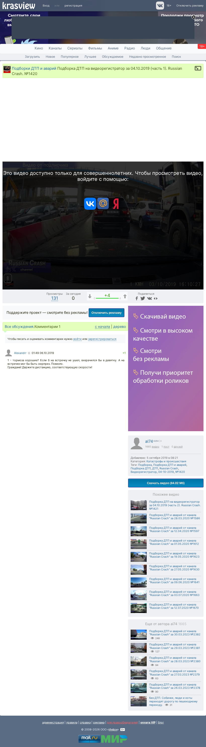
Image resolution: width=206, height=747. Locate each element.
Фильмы (95, 48)
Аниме (113, 48)
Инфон (113, 729)
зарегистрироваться (102, 339)
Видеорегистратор (144, 472)
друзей (178, 446)
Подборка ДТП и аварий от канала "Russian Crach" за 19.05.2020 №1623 (174, 555)
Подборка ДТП (141, 468)
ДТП (155, 468)
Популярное (70, 56)
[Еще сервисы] (155, 298)
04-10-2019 (166, 472)
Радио (129, 48)
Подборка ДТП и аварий (169, 465)
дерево (119, 326)
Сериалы (74, 48)
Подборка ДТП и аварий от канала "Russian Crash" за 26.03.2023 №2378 (174, 686)
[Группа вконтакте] (159, 8)
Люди (145, 48)
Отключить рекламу (189, 5)
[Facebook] (136, 298)
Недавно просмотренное (147, 56)
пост (166, 446)
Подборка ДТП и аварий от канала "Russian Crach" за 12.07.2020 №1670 (174, 606)
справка (85, 722)
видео (155, 446)
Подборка (145, 465)
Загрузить (32, 56)
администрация (53, 722)
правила (71, 722)
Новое (50, 56)
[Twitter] (142, 298)
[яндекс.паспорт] (116, 208)
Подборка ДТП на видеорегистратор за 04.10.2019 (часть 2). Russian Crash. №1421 (175, 505)
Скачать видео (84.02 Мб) (166, 483)
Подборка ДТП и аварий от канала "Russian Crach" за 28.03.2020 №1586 (174, 516)
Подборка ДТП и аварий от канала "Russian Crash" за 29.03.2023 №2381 (174, 646)
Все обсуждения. (19, 326)
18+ (169, 5)
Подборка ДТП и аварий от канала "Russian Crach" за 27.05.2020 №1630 (174, 567)
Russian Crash (169, 468)
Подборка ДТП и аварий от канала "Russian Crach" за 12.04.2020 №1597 (174, 529)
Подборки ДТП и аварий (34, 68)
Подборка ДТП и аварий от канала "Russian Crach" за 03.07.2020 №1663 (174, 593)
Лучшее (90, 56)
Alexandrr (20, 353)
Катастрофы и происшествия (166, 461)
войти (77, 339)
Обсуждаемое (112, 56)
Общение (164, 48)
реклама (99, 722)
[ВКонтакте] (148, 298)
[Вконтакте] (90, 208)
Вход (46, 5)
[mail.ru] (103, 208)
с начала (102, 326)
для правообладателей (122, 722)
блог (161, 722)
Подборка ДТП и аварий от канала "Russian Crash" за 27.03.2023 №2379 (174, 672)
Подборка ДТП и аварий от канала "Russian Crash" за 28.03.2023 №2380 (174, 659)
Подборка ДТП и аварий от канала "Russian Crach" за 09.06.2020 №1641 (174, 580)
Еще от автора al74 (165, 624)
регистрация (73, 5)
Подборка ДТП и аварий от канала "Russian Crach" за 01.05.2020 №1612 (174, 542)
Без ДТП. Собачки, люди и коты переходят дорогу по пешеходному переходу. (173, 701)
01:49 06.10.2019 (43, 353)
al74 (149, 441)
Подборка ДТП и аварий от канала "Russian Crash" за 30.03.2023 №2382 (174, 632)
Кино (39, 48)
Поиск (176, 56)
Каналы (55, 48)
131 (54, 298)
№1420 (180, 472)
